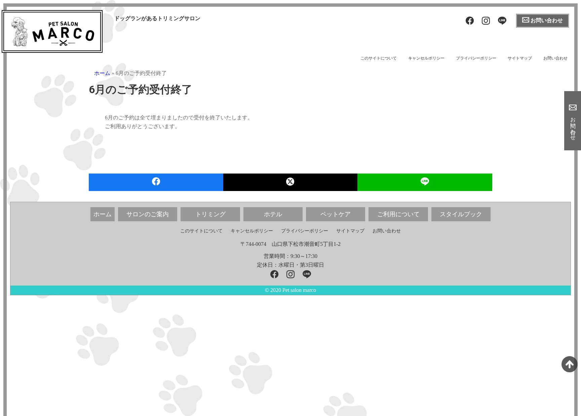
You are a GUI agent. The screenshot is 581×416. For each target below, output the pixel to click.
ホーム (102, 73)
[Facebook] (470, 21)
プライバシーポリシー (476, 58)
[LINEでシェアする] (424, 182)
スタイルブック (461, 214)
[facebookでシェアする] (156, 182)
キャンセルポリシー (426, 58)
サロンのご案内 (147, 214)
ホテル (273, 214)
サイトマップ (520, 58)
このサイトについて (378, 58)
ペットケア (335, 214)
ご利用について (398, 214)
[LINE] (502, 21)
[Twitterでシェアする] (290, 182)
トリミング (210, 214)
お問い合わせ (555, 58)
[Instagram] (486, 21)
